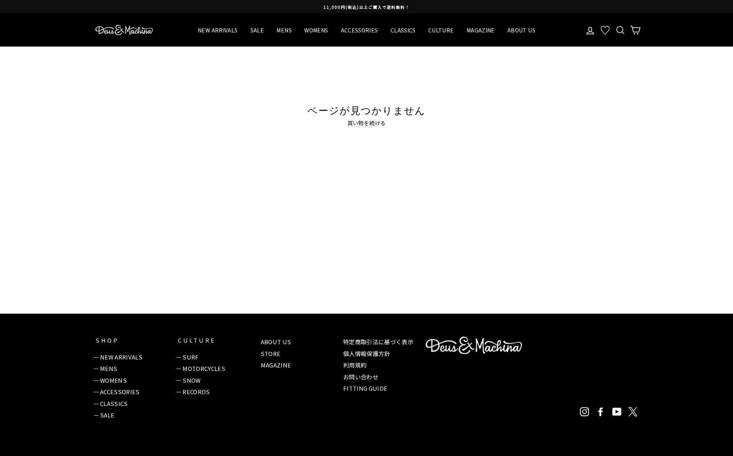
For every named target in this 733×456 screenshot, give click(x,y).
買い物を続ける (366, 123)
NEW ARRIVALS (217, 30)
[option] (366, 7)
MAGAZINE (481, 30)
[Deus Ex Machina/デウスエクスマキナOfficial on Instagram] (584, 411)
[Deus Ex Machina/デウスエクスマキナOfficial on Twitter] (633, 411)
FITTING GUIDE (365, 388)
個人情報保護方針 (366, 354)
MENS (283, 30)
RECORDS (196, 392)
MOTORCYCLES (203, 368)
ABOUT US (521, 30)
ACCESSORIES (359, 30)
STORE (271, 354)
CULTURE (441, 30)
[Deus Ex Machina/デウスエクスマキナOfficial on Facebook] (600, 411)
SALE (257, 30)
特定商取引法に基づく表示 (378, 342)
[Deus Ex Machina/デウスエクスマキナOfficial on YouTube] (617, 411)
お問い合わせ (360, 377)
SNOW (191, 380)
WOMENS (316, 30)
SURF (190, 357)
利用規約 (354, 365)
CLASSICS (403, 30)
